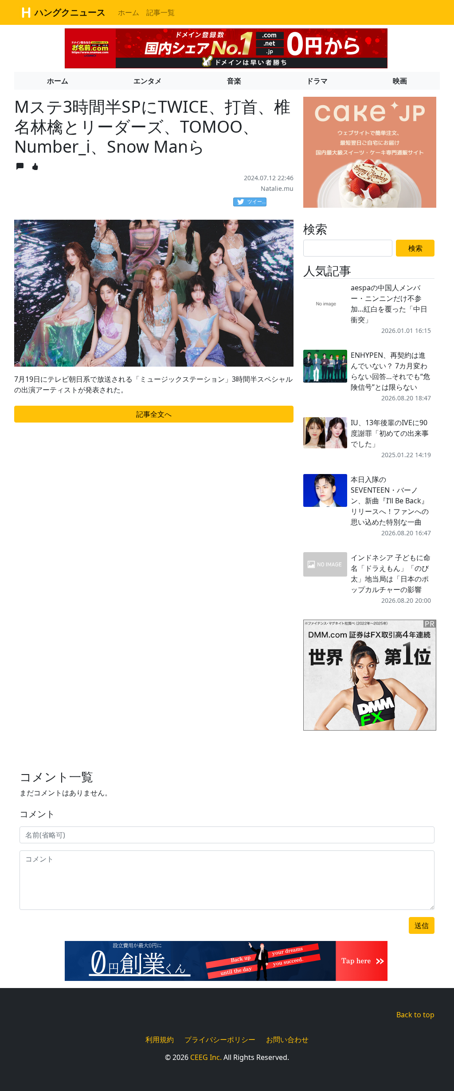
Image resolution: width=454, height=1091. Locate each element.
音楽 (234, 81)
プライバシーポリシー (219, 1039)
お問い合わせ (287, 1039)
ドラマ (317, 81)
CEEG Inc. (206, 1057)
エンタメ (147, 81)
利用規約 (159, 1039)
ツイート (256, 201)
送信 (422, 925)
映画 (400, 81)
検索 (415, 248)
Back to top (415, 1015)
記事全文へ (154, 414)
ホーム (128, 12)
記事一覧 (160, 12)
